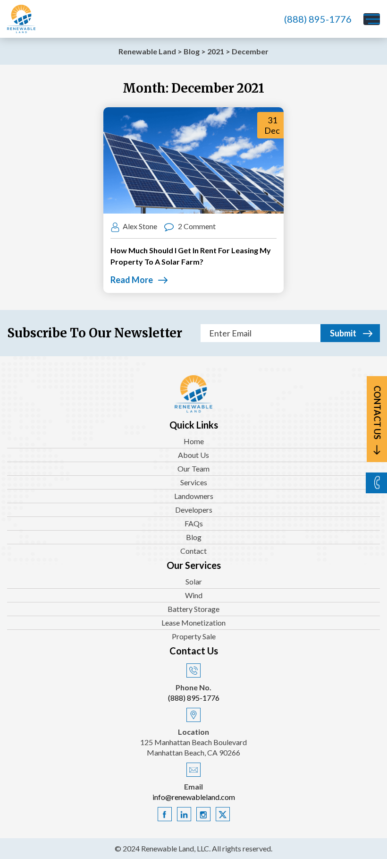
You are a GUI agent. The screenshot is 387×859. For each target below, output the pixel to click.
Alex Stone (140, 226)
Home (194, 441)
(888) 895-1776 (318, 19)
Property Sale (194, 636)
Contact (193, 550)
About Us (193, 454)
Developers (193, 509)
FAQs (194, 523)
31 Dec (272, 125)
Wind (193, 595)
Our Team (193, 468)
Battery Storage (193, 608)
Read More (131, 280)
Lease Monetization (193, 622)
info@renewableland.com (193, 796)
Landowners (193, 495)
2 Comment (196, 226)
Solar (193, 581)
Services (193, 482)
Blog (194, 537)
